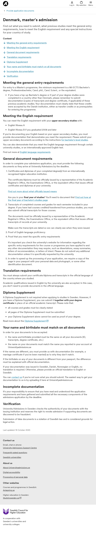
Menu (90, 5)
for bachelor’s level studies (74, 139)
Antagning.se (9, 490)
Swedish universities (12, 457)
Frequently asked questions (15, 452)
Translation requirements (19, 57)
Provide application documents (20, 10)
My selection (81, 5)
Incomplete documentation (20, 71)
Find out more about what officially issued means (32, 191)
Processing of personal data (15, 477)
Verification (12, 76)
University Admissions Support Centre (20, 448)
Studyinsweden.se (11, 498)
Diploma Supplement (17, 61)
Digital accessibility (11, 472)
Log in (72, 5)
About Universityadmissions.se (16, 467)
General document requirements (23, 52)
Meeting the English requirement (23, 47)
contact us (17, 377)
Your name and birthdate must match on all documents (34, 66)
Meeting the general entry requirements (27, 42)
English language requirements (35, 152)
